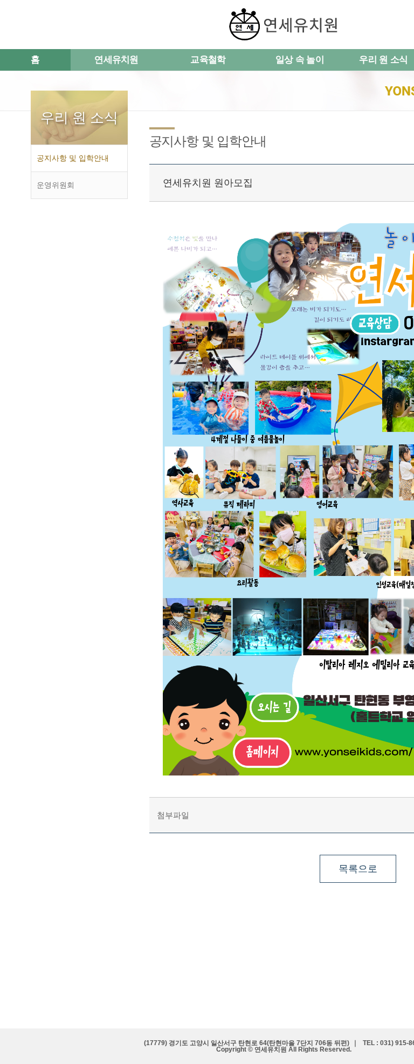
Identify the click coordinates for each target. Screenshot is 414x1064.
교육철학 (207, 59)
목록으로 (358, 868)
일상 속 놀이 (299, 59)
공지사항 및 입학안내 (73, 158)
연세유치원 (116, 59)
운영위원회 (55, 185)
